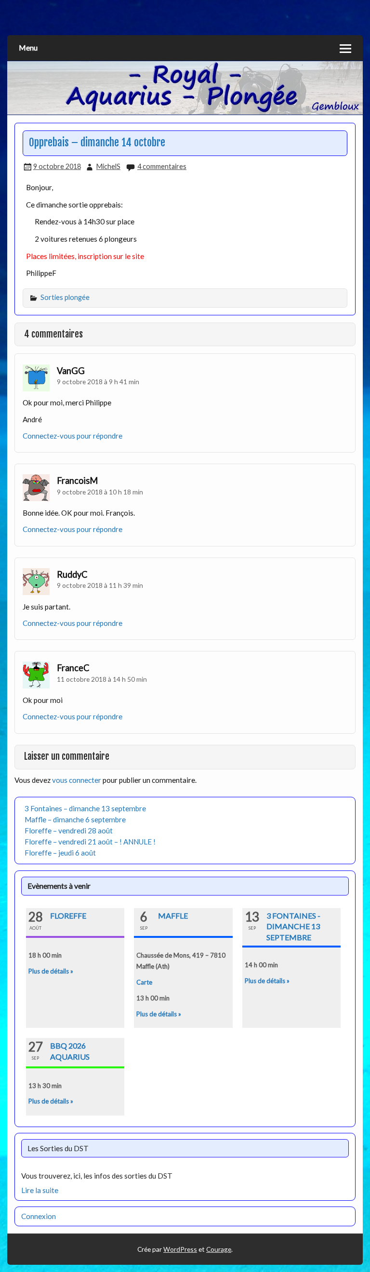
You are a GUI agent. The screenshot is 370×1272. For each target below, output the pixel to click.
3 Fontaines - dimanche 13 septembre (293, 926)
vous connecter (76, 780)
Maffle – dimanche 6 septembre (75, 819)
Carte (144, 982)
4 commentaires (161, 166)
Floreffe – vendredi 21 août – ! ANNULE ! (90, 841)
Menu (28, 47)
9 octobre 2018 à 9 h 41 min (98, 381)
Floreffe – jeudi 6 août (60, 852)
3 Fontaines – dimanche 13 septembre (85, 808)
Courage (218, 1249)
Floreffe (68, 915)
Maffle (173, 915)
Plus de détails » (50, 971)
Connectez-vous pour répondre (72, 435)
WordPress (180, 1249)
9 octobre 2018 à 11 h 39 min (100, 585)
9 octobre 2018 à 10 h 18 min (100, 492)
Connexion (38, 1216)
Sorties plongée (65, 297)
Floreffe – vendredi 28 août (69, 830)
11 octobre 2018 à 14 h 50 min (102, 679)
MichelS (108, 166)
